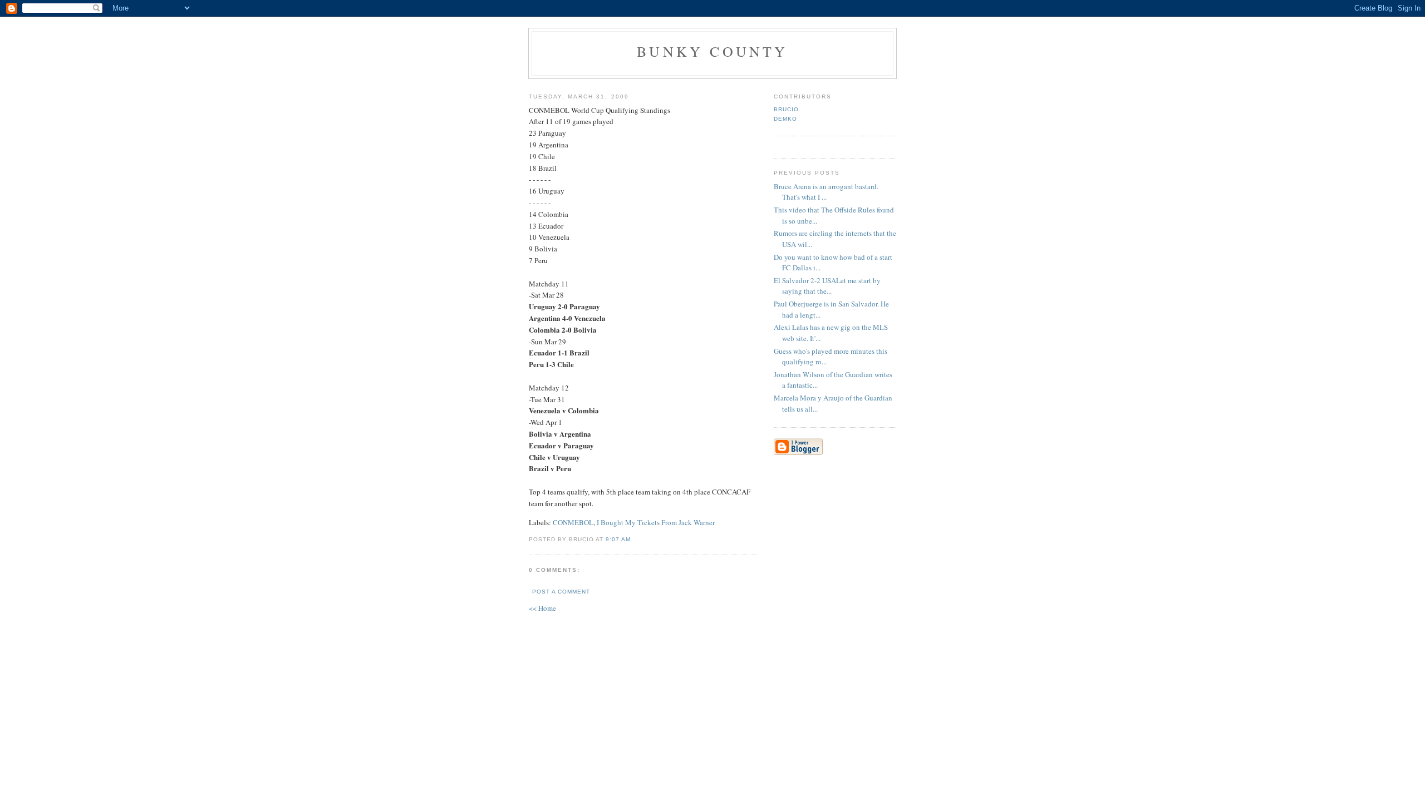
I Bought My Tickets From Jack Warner (656, 522)
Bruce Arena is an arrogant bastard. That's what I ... (826, 191)
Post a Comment (561, 592)
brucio (786, 109)
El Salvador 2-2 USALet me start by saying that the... (827, 285)
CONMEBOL (573, 522)
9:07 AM (618, 539)
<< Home (542, 608)
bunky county (712, 51)
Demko (785, 119)
